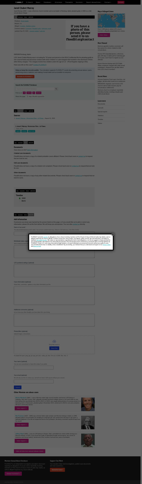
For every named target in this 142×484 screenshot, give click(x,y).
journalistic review (42, 240)
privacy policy (107, 244)
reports (45, 237)
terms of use (37, 246)
